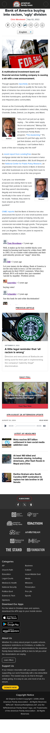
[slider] (25, 426)
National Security (9, 587)
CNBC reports (8, 211)
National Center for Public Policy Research (23, 163)
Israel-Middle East (33, 574)
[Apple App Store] (10, 618)
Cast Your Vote (25, 406)
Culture (28, 570)
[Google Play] (11, 624)
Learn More (8, 660)
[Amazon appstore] (11, 631)
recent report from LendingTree (17, 154)
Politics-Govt (7, 591)
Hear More (43, 420)
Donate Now (10, 687)
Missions (29, 583)
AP (3, 565)
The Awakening (33, 135)
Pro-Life (28, 591)
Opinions (6, 600)
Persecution (30, 587)
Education (6, 574)
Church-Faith (7, 570)
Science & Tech (8, 595)
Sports (28, 595)
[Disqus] (25, 272)
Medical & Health (9, 583)
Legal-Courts (7, 578)
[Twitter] (24, 504)
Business (29, 565)
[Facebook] (18, 504)
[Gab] (31, 504)
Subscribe (24, 499)
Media (27, 578)
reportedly (23, 84)
